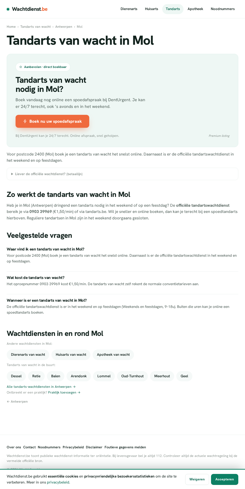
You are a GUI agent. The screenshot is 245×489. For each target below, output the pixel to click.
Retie (36, 376)
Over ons (14, 447)
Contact (29, 447)
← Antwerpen (17, 401)
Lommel (104, 376)
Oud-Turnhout (132, 376)
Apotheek (195, 8)
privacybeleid (58, 482)
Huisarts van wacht (71, 354)
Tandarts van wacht (35, 26)
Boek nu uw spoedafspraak (55, 121)
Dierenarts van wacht (28, 354)
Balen (55, 376)
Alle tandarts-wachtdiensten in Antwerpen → (41, 386)
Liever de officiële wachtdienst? (49, 174)
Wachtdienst (30, 9)
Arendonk (79, 376)
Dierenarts (129, 8)
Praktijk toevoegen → (64, 392)
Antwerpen (63, 26)
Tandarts (173, 8)
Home (11, 26)
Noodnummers (223, 8)
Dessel (16, 376)
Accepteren (224, 479)
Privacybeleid (73, 447)
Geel (184, 376)
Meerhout (162, 376)
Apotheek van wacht (113, 354)
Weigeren (197, 479)
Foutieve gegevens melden (125, 447)
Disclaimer (94, 447)
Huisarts (151, 8)
